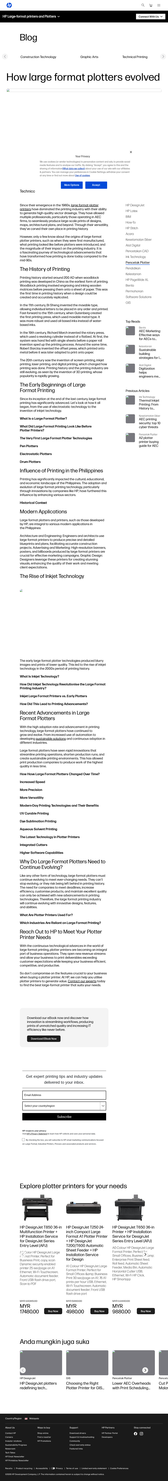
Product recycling (24, 1468)
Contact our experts (82, 981)
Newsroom (10, 1449)
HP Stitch (132, 228)
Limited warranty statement (94, 1468)
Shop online (42, 1433)
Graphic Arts (89, 57)
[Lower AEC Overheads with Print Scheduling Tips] (133, 1362)
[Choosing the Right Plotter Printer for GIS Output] (87, 1362)
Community (75, 1441)
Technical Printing (134, 57)
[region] (85, 171)
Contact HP (10, 1433)
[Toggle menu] (58, 16)
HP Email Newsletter (14, 1456)
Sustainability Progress (16, 1445)
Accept (96, 185)
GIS (128, 302)
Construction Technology (38, 57)
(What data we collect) (73, 168)
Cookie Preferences (119, 1468)
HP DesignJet (135, 205)
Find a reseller (44, 1437)
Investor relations (13, 1441)
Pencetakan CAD (137, 251)
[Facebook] (135, 1433)
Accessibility (42, 1468)
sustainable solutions (51, 738)
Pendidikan (133, 268)
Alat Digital (133, 245)
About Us (10, 1427)
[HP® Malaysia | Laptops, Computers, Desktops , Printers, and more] (9, 5)
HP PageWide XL (137, 280)
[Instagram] (141, 1433)
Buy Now (53, 1311)
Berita (130, 285)
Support (74, 1427)
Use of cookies (82, 175)
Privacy (59, 1468)
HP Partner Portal (110, 1433)
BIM (128, 216)
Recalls (8, 1468)
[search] (143, 5)
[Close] (131, 152)
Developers (107, 1437)
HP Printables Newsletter (17, 1460)
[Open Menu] (159, 5)
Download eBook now (44, 1038)
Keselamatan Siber (139, 239)
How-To (131, 222)
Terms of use (72, 1468)
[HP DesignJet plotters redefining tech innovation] (41, 1362)
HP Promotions (44, 1441)
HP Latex (131, 211)
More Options (71, 185)
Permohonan (134, 291)
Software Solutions (139, 297)
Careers (9, 1437)
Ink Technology (136, 257)
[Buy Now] (41, 1208)
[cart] (151, 5)
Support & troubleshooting (82, 1437)
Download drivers (78, 1433)
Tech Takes (10, 1453)
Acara (130, 234)
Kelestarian (133, 274)
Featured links (76, 1449)
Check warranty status (80, 1445)
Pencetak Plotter (138, 262)
